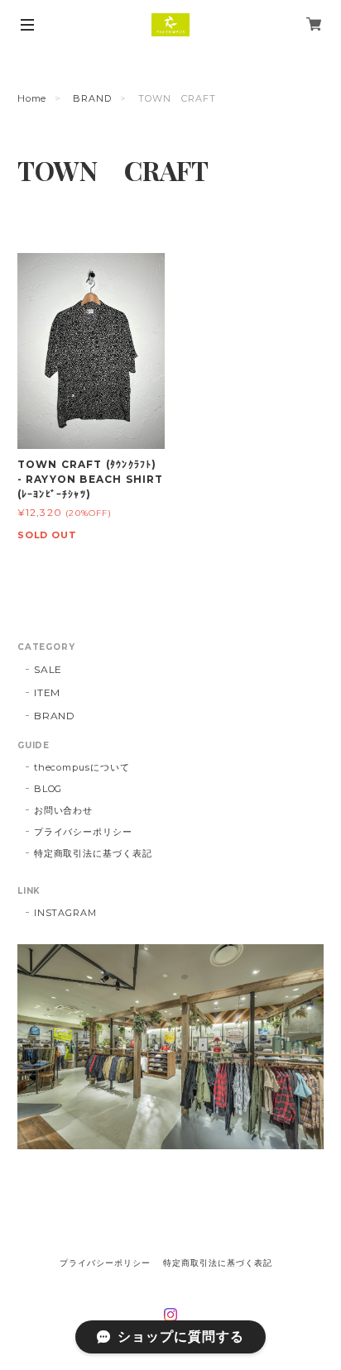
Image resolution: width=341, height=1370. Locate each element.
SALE (48, 669)
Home (32, 98)
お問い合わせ (64, 810)
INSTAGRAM (66, 913)
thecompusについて (82, 767)
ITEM (47, 692)
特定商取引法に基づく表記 (93, 853)
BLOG (48, 789)
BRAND (92, 98)
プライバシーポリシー (83, 832)
